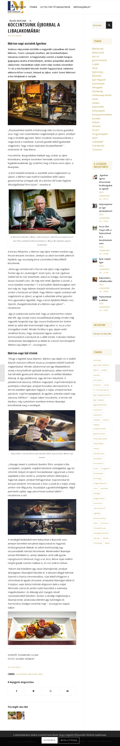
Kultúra (96, 122)
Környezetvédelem (102, 114)
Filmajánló (97, 87)
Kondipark (97, 458)
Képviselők (98, 106)
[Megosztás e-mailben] (67, 691)
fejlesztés (97, 415)
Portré (95, 130)
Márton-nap (32, 674)
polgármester (99, 498)
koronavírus (98, 463)
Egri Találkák (98, 400)
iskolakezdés (98, 453)
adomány (97, 360)
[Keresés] (30, 21)
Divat (95, 68)
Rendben (49, 740)
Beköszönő (98, 52)
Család (95, 64)
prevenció (97, 503)
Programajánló (100, 133)
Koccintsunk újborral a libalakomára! (34, 27)
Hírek (95, 99)
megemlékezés (99, 483)
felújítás (96, 420)
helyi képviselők (100, 438)
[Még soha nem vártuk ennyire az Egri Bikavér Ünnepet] (12, 716)
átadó (107, 543)
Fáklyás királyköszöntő (99, 427)
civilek (106, 385)
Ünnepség (97, 543)
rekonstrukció (99, 508)
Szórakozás (98, 145)
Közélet (96, 118)
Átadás (106, 538)
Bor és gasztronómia (15, 35)
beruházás (97, 380)
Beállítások (69, 740)
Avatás (104, 370)
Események (98, 83)
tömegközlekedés (100, 533)
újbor (40, 674)
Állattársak (97, 48)
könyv (95, 468)
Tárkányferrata (99, 528)
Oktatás (96, 126)
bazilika (96, 375)
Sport (95, 137)
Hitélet (96, 102)
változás (96, 538)
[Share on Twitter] (33, 691)
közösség (97, 478)
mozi (95, 488)
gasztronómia (21, 674)
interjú (96, 448)
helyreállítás (98, 443)
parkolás (104, 488)
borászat (97, 385)
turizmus (104, 523)
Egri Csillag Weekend (102, 395)
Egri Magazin (99, 79)
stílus (95, 523)
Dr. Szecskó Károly (101, 390)
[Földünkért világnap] (2, 373)
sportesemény (99, 518)
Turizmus (97, 149)
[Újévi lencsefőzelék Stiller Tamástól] (20, 716)
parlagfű (96, 493)
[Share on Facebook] (16, 691)
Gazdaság (97, 91)
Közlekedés (98, 473)
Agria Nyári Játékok (101, 365)
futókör (106, 420)
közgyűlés (105, 468)
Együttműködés (99, 405)
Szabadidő (97, 141)
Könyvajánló (98, 110)
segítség (96, 513)
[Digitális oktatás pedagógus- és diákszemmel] (117, 373)
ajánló (95, 370)
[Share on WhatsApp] (50, 691)
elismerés (97, 410)
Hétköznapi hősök (101, 95)
